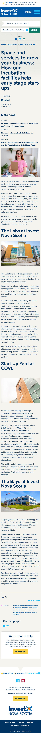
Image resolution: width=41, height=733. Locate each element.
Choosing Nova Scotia (31, 605)
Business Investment (19, 605)
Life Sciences (16, 612)
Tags (7, 626)
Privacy (21, 722)
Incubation (16, 610)
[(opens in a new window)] (16, 39)
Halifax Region (33, 608)
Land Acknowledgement (19, 726)
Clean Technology (18, 608)
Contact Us (8, 673)
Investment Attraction (26, 610)
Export (26, 608)
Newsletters (22, 673)
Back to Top (33, 600)
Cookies (30, 722)
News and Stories (27, 44)
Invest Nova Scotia (9, 44)
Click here (8, 2)
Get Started (20, 651)
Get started (20, 698)
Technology (16, 614)
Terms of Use (9, 722)
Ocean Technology (26, 612)
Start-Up (34, 612)
